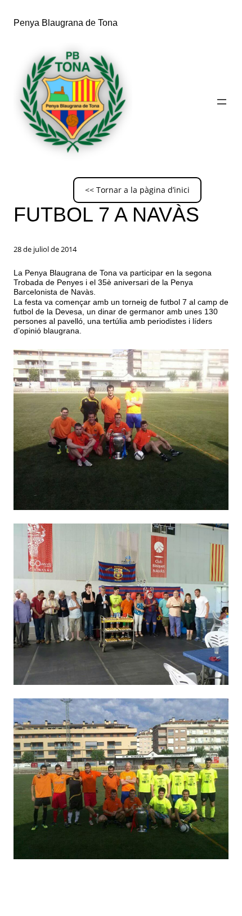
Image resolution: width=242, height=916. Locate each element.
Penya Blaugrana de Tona (66, 22)
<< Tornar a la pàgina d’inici (137, 189)
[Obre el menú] (221, 102)
